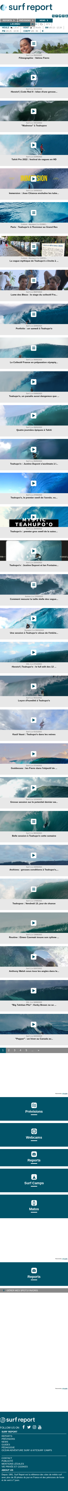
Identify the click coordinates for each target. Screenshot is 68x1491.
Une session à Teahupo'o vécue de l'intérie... (34, 633)
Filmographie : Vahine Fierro (34, 58)
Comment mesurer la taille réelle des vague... (34, 599)
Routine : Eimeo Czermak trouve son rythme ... (34, 937)
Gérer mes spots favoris (22, 1290)
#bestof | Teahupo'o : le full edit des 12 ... (34, 666)
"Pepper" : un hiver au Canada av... (34, 1038)
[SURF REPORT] (17, 1422)
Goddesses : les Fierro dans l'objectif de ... (34, 768)
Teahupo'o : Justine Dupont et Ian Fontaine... (34, 565)
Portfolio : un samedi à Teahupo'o (34, 328)
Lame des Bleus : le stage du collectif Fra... (34, 294)
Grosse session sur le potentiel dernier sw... (34, 802)
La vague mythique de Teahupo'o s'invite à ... (34, 261)
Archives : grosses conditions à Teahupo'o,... (34, 869)
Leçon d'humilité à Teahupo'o (34, 700)
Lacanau (15, 24)
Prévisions (8, 1439)
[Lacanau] (42, 31)
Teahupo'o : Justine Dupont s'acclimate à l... (34, 463)
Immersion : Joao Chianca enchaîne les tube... (34, 193)
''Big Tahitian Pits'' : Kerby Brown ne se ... (34, 1005)
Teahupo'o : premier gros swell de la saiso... (34, 531)
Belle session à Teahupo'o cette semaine (34, 836)
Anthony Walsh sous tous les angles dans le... (34, 971)
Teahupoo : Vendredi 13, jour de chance (34, 903)
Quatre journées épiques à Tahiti (34, 430)
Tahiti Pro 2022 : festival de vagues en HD (34, 159)
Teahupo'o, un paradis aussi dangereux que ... (34, 396)
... (32, 1050)
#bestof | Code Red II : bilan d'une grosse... (34, 91)
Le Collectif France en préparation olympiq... (34, 362)
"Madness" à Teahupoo (34, 125)
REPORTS (7, 1436)
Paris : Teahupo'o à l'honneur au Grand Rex (34, 227)
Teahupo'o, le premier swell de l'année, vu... (34, 497)
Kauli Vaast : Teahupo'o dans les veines (34, 734)
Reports (34, 1160)
